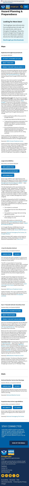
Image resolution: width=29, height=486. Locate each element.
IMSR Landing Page (8, 167)
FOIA (18, 480)
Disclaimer (12, 480)
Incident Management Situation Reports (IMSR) (14, 182)
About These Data (8, 62)
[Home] (8, 7)
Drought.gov (14, 7)
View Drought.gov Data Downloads (13, 40)
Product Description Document (13, 67)
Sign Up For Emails (18, 443)
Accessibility (4, 480)
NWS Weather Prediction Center (15, 355)
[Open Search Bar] (21, 7)
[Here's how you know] (14, 2)
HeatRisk (8, 350)
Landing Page (7, 254)
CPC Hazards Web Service (12, 74)
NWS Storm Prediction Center (14, 289)
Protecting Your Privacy (19, 482)
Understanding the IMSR (15, 221)
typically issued (6, 343)
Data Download (7, 175)
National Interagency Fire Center (15, 232)
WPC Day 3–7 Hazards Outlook (12, 311)
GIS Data (17, 254)
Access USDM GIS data (20, 230)
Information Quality (6, 482)
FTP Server (17, 407)
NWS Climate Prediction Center (15, 141)
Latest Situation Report (10, 171)
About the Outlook (9, 315)
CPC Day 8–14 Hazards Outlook (12, 58)
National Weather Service (13, 395)
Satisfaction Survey (6, 470)
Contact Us (4, 468)
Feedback (4, 466)
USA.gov (3, 484)
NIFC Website (7, 407)
